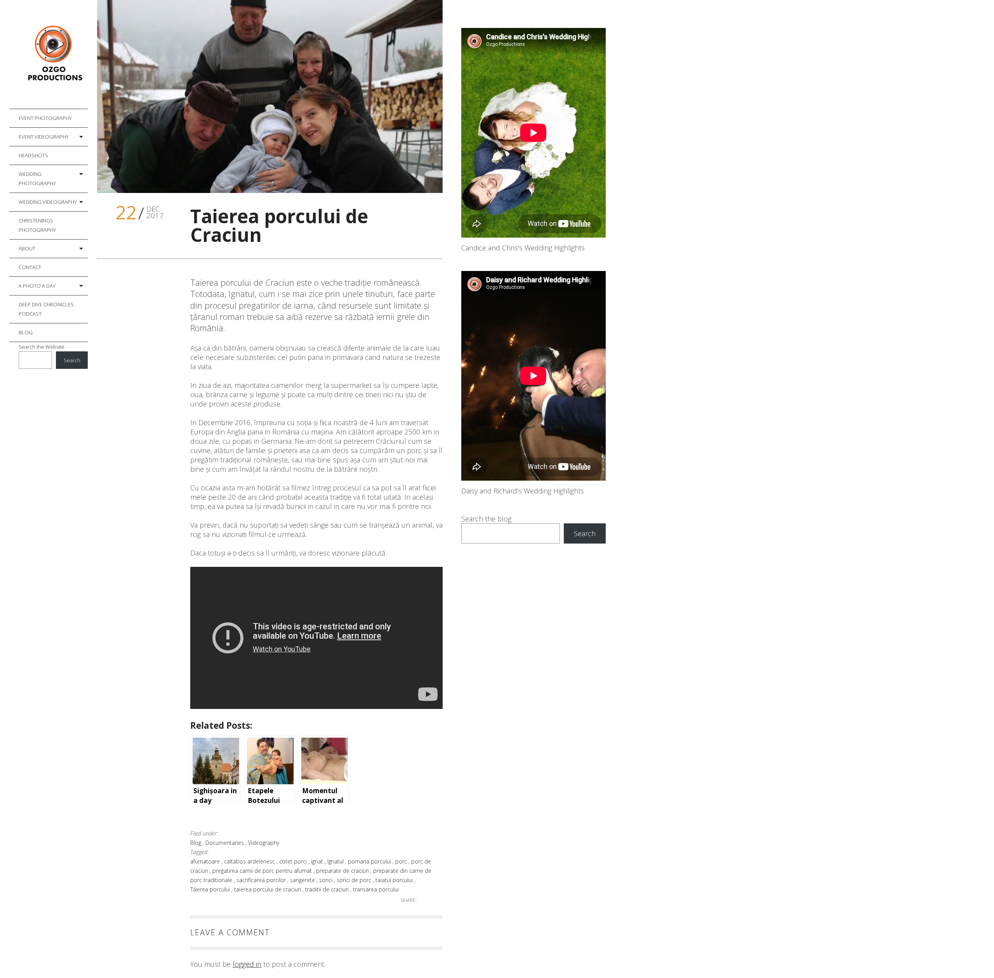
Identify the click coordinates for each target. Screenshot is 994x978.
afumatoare (205, 861)
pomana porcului (370, 861)
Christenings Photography (37, 225)
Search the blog (486, 518)
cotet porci (293, 861)
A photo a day (37, 285)
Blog (26, 332)
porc (401, 861)
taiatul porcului (394, 880)
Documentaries (225, 842)
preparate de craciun (343, 870)
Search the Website (41, 346)
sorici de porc (355, 880)
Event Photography (45, 118)
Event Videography (44, 136)
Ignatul (336, 861)
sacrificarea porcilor (261, 880)
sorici (326, 880)
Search (72, 360)
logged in (247, 964)
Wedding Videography (48, 201)
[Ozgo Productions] (53, 54)
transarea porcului (376, 889)
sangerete (303, 880)
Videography (263, 842)
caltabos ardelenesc (250, 861)
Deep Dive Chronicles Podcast (46, 309)
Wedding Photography (37, 178)
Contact (30, 267)
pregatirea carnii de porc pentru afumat (262, 870)
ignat (318, 861)
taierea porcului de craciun (268, 889)
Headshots (33, 155)
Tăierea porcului (210, 889)
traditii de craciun (327, 889)
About (27, 248)
